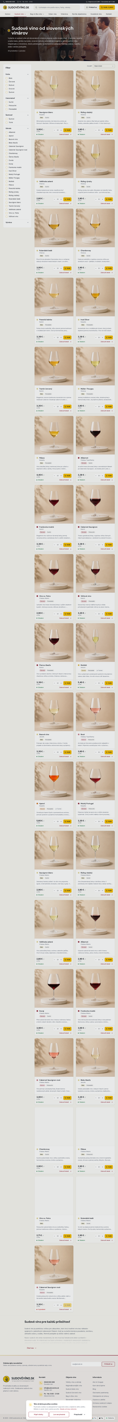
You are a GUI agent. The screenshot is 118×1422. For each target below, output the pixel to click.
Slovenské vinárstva (73, 1400)
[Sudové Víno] (16, 7)
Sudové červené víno (73, 1393)
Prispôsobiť (78, 1414)
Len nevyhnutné (59, 1414)
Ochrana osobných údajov (102, 1403)
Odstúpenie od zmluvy (101, 1396)
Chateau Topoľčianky (87, 460)
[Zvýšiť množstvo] (61, 130)
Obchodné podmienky (101, 1393)
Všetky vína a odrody (73, 1382)
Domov (7, 14)
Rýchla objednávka (79, 14)
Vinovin (83, 667)
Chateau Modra (44, 598)
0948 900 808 (49, 1382)
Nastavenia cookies (100, 1407)
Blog (94, 1389)
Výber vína (52, 14)
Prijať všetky (38, 1414)
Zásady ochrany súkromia (68, 1409)
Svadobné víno (96, 14)
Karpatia (42, 115)
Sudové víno (19, 14)
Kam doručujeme (99, 1385)
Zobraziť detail (65, 134)
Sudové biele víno (72, 1389)
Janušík (41, 737)
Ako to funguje (98, 1382)
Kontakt (109, 14)
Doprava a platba (99, 1400)
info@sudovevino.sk (51, 1388)
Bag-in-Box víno (36, 14)
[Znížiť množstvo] (54, 130)
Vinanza (83, 115)
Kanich (41, 322)
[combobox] (57, 7)
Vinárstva (64, 14)
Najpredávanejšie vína (74, 1385)
